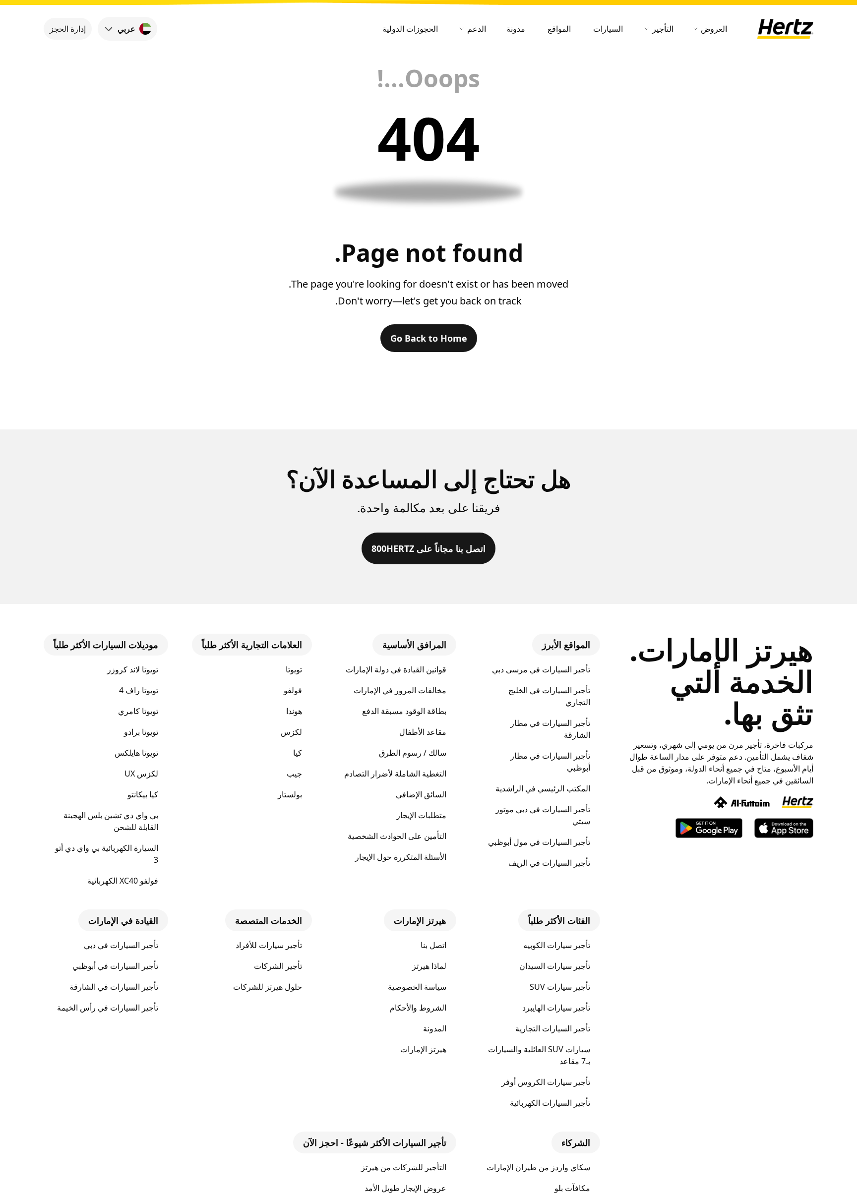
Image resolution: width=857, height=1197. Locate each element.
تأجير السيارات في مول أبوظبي (539, 842)
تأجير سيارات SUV (560, 986)
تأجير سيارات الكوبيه (556, 945)
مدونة (515, 28)
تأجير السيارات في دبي (121, 945)
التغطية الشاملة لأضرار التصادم (395, 773)
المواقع (559, 28)
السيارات (608, 28)
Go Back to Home (428, 338)
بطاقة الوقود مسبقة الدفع (404, 711)
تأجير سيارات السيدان (554, 965)
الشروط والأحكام (418, 1007)
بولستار (290, 794)
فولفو (293, 690)
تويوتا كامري (138, 711)
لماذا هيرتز (429, 965)
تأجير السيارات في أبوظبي (115, 965)
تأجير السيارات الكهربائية (550, 1102)
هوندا (294, 711)
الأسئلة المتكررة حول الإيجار (400, 856)
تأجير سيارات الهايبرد (556, 1007)
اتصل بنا (433, 945)
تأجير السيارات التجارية (552, 1028)
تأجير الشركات (278, 965)
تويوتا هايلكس (136, 752)
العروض (714, 28)
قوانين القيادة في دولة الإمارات (396, 669)
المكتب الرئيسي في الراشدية (542, 788)
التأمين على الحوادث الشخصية (397, 836)
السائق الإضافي (421, 794)
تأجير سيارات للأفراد (269, 945)
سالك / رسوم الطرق (412, 752)
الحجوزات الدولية (410, 28)
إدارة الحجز (68, 28)
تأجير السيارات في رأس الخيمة (107, 1007)
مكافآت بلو (572, 1188)
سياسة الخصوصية (417, 986)
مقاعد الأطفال (422, 731)
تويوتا (294, 669)
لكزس (291, 731)
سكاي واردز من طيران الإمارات (538, 1167)
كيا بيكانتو (142, 794)
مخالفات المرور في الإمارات (400, 690)
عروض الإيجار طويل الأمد (405, 1188)
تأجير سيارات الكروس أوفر (545, 1082)
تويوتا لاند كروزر (132, 669)
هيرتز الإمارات (423, 1049)
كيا (297, 752)
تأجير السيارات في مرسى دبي (541, 669)
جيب (294, 773)
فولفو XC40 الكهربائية (122, 880)
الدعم (476, 28)
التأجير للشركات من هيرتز (403, 1167)
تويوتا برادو (141, 731)
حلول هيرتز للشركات (267, 986)
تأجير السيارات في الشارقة (113, 986)
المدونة (434, 1028)
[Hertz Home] (785, 29)
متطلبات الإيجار (421, 815)
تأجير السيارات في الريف (549, 862)
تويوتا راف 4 (138, 690)
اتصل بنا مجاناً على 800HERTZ (428, 548)
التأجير (662, 28)
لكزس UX (141, 773)
